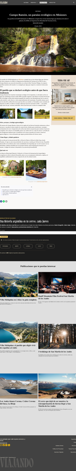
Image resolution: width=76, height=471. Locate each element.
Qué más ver (6, 194)
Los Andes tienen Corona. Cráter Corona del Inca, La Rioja (17, 402)
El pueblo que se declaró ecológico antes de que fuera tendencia (17, 189)
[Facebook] (1, 201)
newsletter (52, 2)
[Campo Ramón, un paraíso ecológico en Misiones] (74, 2)
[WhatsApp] (4, 201)
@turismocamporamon (16, 177)
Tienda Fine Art (43, 2)
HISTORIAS (26, 2)
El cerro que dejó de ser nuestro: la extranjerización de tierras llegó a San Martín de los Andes (54, 403)
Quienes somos (59, 445)
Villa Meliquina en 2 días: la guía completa (18, 299)
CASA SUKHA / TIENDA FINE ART (63, 118)
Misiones (31, 18)
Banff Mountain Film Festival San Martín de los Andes (56, 297)
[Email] (6, 201)
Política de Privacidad (58, 448)
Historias (74, 445)
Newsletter (73, 452)
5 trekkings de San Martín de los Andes (55, 351)
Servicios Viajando (58, 452)
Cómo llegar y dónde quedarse (10, 193)
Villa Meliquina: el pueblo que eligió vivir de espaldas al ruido (17, 346)
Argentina (73, 439)
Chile (75, 442)
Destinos (38, 11)
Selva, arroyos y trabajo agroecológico (11, 191)
